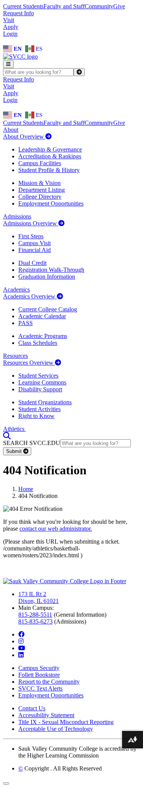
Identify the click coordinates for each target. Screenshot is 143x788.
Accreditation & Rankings (49, 156)
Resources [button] (15, 356)
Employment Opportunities (51, 203)
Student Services (38, 375)
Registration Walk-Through (51, 269)
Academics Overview (30, 296)
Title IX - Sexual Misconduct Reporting (66, 722)
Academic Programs (42, 336)
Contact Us (31, 708)
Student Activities (39, 409)
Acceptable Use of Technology (55, 729)
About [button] (10, 129)
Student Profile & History (49, 170)
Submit (14, 451)
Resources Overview (29, 362)
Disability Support (40, 389)
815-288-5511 (35, 614)
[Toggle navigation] (8, 64)
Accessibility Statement (46, 715)
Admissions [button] (17, 216)
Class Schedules (37, 343)
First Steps (30, 236)
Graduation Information (46, 276)
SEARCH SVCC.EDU (31, 443)
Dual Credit (32, 263)
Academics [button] (16, 289)
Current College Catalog (47, 309)
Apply (10, 27)
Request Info (18, 13)
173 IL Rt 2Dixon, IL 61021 (38, 597)
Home (25, 489)
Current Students (23, 6)
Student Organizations (45, 402)
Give (119, 6)
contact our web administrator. (55, 528)
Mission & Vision (39, 183)
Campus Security (38, 668)
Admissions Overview (30, 223)
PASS (25, 323)
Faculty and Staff (64, 6)
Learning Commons (42, 382)
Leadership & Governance (50, 149)
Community (99, 6)
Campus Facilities (39, 163)
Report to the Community (49, 681)
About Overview (24, 136)
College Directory (39, 196)
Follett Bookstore (39, 675)
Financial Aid (34, 250)
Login (10, 33)
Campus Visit (34, 243)
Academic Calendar (42, 316)
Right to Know (36, 416)
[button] (7, 435)
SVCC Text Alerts (40, 688)
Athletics (14, 429)
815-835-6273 (35, 621)
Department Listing (41, 190)
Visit (8, 20)
